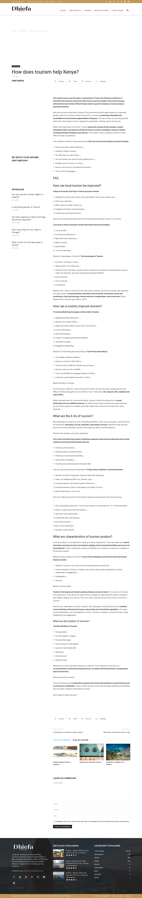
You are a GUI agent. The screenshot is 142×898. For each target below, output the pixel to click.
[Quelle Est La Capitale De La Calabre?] (118, 752)
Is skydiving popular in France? (26, 207)
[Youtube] (128, 1)
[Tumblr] (121, 1)
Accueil (63, 10)
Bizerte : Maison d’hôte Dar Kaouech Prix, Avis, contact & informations (77, 875)
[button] (127, 11)
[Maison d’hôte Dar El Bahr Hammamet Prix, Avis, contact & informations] (58, 864)
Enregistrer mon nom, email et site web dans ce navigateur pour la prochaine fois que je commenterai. (92, 821)
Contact (59, 1)
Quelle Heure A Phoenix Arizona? (91, 762)
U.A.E (46, 1)
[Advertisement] (71, 22)
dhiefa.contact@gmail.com (33, 871)
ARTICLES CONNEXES (62, 740)
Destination (74, 10)
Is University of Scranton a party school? (68, 732)
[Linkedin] (110, 1)
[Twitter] (125, 1)
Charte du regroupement (35, 1)
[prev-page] (89, 768)
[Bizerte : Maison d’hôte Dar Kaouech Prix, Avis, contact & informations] (58, 875)
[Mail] (114, 1)
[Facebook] (106, 1)
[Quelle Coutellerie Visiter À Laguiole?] (65, 752)
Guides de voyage (101, 10)
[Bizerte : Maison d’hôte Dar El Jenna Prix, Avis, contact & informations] (58, 853)
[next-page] (93, 768)
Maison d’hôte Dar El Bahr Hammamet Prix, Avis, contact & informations (77, 863)
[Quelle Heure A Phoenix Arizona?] (92, 752)
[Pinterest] (117, 1)
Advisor (87, 10)
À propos (52, 1)
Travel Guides (117, 10)
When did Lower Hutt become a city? (116, 732)
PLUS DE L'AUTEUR (80, 740)
